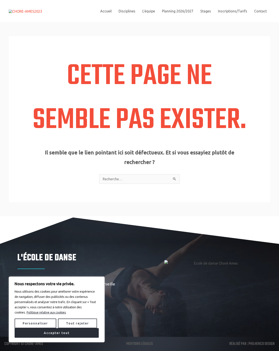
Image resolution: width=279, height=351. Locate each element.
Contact (260, 11)
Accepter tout (57, 333)
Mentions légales (139, 344)
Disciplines (127, 11)
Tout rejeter (77, 323)
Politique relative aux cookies (46, 312)
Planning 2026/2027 (177, 11)
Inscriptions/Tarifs (232, 11)
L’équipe (148, 11)
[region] (57, 309)
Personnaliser (35, 323)
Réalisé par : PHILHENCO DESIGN (252, 344)
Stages (205, 11)
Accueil (106, 11)
